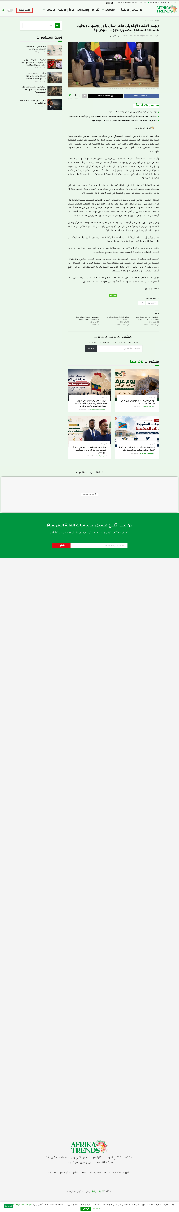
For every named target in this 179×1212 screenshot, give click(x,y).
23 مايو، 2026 (134, 453)
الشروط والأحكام (122, 1173)
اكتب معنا (24, 10)
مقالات (110, 10)
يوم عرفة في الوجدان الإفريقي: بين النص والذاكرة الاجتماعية (133, 112)
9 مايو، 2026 (89, 456)
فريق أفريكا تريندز (142, 128)
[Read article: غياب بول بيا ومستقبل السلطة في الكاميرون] (54, 104)
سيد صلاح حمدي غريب (146, 453)
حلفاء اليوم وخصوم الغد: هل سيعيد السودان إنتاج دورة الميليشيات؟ (34, 89)
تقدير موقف (144, 36)
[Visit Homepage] (166, 9)
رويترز (148, 289)
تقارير (95, 10)
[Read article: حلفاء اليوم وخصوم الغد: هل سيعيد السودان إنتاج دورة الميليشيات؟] (54, 91)
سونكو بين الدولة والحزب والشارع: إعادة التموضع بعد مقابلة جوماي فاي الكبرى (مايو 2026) (90, 450)
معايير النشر (142, 2)
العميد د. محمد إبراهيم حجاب (96, 409)
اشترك (61, 545)
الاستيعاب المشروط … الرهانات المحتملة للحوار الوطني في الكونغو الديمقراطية (124, 121)
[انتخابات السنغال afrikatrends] (89, 1146)
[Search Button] (3, 10)
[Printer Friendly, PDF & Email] (113, 295)
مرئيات (51, 10)
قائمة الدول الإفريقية (124, 2)
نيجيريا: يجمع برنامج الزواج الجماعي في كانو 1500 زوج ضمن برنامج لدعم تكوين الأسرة (33, 62)
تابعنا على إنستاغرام (89, 494)
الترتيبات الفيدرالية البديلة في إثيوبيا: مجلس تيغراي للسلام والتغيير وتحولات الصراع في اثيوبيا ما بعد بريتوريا (113, 116)
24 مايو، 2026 (83, 409)
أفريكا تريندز (98, 1191)
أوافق (86, 1209)
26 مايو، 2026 (137, 406)
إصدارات (83, 10)
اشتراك (91, 349)
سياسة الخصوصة (100, 1173)
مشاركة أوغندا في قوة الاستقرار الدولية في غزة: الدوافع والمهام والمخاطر (35, 76)
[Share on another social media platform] (84, 96)
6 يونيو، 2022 (154, 36)
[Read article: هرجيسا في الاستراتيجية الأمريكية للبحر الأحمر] (54, 50)
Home (157, 20)
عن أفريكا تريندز (154, 2)
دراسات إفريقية (131, 10)
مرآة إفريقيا (66, 10)
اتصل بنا (134, 2)
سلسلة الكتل (149, 20)
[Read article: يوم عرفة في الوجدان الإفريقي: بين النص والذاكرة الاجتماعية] (137, 385)
